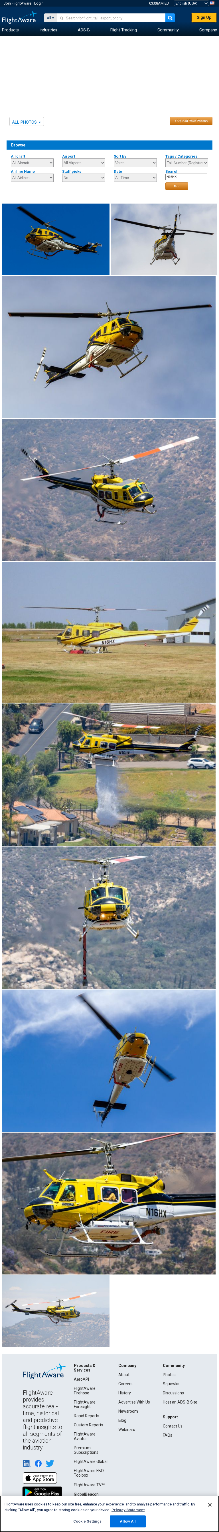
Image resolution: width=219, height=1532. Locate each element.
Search (172, 171)
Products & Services (85, 1367)
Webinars (126, 1429)
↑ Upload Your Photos (191, 120)
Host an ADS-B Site (180, 1402)
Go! (177, 186)
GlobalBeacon (86, 1494)
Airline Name (23, 171)
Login (39, 3)
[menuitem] (10, 30)
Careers (125, 1384)
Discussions (173, 1393)
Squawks (171, 1384)
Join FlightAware (17, 3)
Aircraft (18, 156)
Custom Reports (88, 1425)
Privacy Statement (128, 1510)
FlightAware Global (91, 1461)
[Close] (210, 1505)
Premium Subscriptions (86, 1450)
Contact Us (172, 1426)
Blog (122, 1420)
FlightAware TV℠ (89, 1485)
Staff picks (72, 171)
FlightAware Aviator (85, 1436)
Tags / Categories (181, 156)
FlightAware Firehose (85, 1390)
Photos (169, 1374)
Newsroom (128, 1411)
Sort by (120, 156)
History (124, 1393)
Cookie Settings (87, 1521)
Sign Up (204, 17)
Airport (68, 156)
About (123, 1374)
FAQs (167, 1435)
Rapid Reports (86, 1416)
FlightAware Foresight (85, 1404)
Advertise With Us (134, 1402)
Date (118, 171)
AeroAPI (81, 1379)
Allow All (128, 1521)
